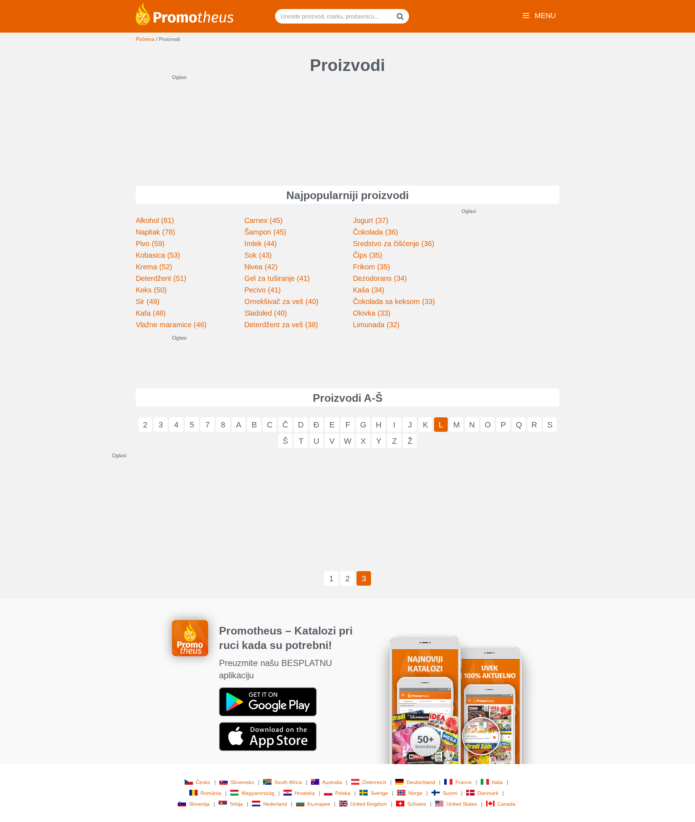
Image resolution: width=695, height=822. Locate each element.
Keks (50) (151, 290)
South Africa (288, 782)
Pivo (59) (150, 244)
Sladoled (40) (265, 313)
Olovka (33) (372, 313)
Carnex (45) (263, 220)
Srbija (236, 804)
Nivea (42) (261, 267)
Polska (342, 793)
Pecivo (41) (262, 290)
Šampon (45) (265, 232)
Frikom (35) (371, 267)
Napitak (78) (155, 232)
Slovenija (199, 804)
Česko (203, 782)
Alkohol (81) (155, 220)
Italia (497, 782)
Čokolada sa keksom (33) (394, 301)
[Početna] (184, 13)
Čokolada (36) (375, 232)
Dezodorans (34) (380, 278)
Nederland (275, 804)
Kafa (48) (151, 313)
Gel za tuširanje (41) (277, 278)
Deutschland (421, 782)
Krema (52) (154, 267)
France (463, 782)
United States (461, 804)
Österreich (374, 782)
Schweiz (416, 804)
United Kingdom (368, 804)
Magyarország (257, 793)
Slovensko (242, 782)
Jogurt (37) (370, 220)
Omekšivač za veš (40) (281, 301)
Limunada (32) (376, 325)
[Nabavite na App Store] (268, 736)
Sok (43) (258, 255)
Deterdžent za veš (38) (281, 325)
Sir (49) (148, 301)
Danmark (487, 793)
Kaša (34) (368, 290)
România (211, 793)
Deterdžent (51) (161, 278)
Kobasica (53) (158, 255)
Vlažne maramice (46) (171, 325)
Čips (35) (367, 255)
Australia (332, 782)
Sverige (379, 793)
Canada (506, 804)
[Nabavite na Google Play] (268, 701)
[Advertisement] (347, 126)
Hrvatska (305, 793)
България (318, 804)
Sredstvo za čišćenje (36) (393, 244)
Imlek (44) (260, 244)
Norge (415, 793)
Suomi (450, 793)
